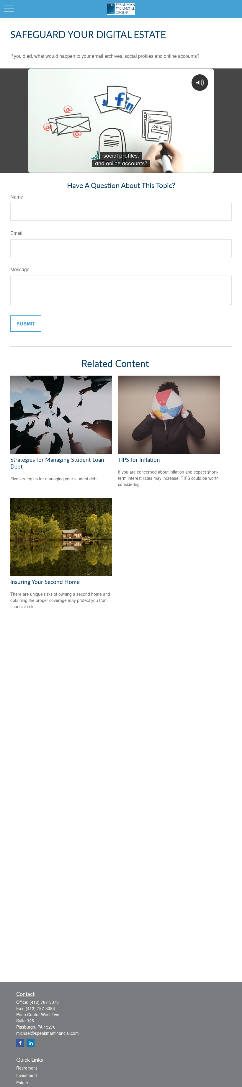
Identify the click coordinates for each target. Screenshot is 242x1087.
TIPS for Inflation (139, 460)
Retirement (26, 1068)
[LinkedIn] (31, 1043)
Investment (26, 1075)
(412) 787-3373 (44, 1002)
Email (16, 233)
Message (20, 269)
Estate (22, 1083)
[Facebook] (20, 1043)
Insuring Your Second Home (45, 582)
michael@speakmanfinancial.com (47, 1033)
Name (16, 196)
